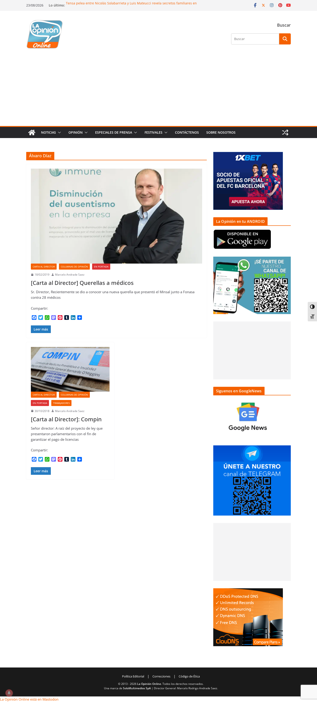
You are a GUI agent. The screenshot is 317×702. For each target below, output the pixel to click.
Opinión (75, 132)
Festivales (153, 132)
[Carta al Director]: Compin (66, 419)
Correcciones (161, 676)
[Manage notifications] (9, 693)
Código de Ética (189, 676)
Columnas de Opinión (74, 266)
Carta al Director (44, 266)
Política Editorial (133, 676)
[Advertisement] (158, 91)
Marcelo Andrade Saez (69, 275)
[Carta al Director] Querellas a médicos (82, 282)
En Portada (101, 266)
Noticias (48, 132)
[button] (58, 132)
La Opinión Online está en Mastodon (29, 699)
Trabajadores (61, 403)
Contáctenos (187, 132)
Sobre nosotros (221, 132)
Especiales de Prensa (113, 132)
